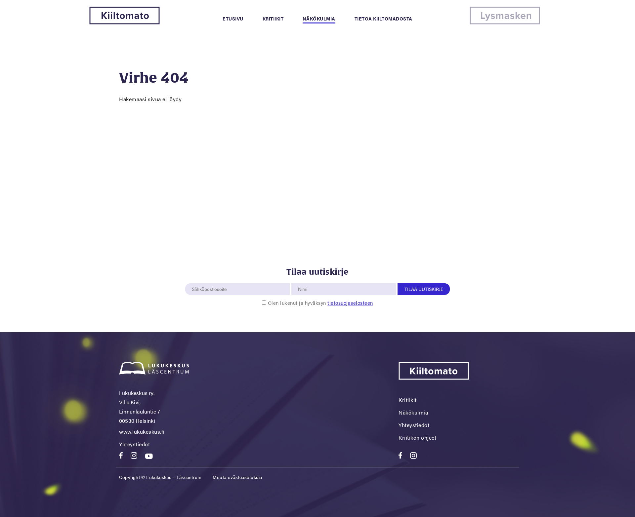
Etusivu (233, 18)
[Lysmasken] (505, 22)
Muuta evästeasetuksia (237, 477)
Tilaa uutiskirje (423, 289)
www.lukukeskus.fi (142, 431)
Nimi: (303, 279)
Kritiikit (273, 18)
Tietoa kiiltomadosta (383, 18)
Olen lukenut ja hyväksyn (320, 302)
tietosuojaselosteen (350, 302)
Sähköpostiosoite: (210, 279)
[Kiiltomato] (124, 22)
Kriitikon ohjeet (417, 437)
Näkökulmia (319, 18)
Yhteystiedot (134, 444)
